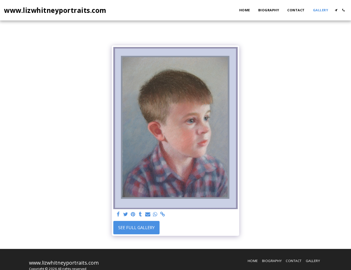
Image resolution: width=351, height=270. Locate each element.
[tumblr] (140, 214)
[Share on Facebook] (118, 214)
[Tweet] (125, 214)
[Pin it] (133, 214)
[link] (162, 214)
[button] (335, 10)
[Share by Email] (148, 214)
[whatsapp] (155, 214)
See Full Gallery (136, 227)
